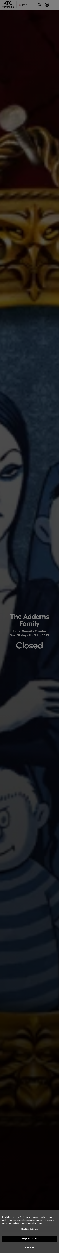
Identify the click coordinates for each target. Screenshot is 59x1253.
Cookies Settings (29, 1229)
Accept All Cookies (29, 1239)
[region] (29, 1231)
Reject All (29, 1247)
